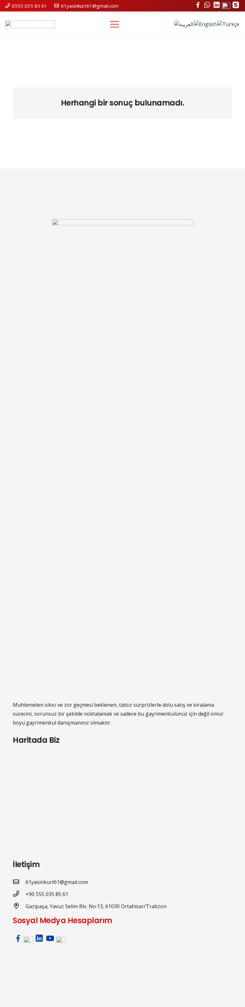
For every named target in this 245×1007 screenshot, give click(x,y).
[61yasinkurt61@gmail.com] (19, 882)
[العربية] (184, 24)
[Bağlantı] (30, 24)
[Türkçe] (228, 24)
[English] (205, 24)
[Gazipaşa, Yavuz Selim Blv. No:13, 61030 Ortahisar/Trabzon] (19, 906)
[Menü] (114, 24)
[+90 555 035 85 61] (19, 894)
